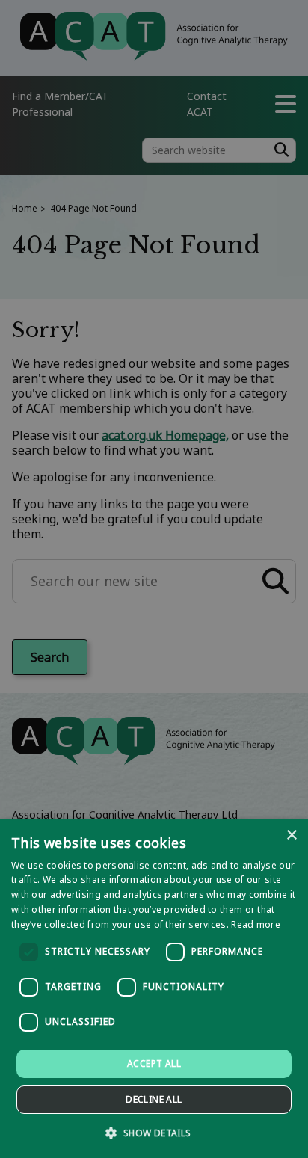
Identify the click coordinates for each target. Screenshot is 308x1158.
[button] (154, 1132)
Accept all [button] (154, 1063)
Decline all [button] (154, 1099)
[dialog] (154, 988)
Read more (255, 924)
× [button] (291, 835)
